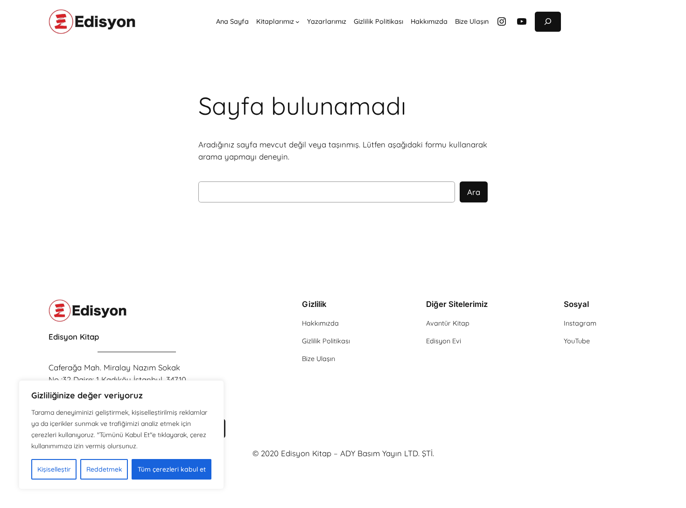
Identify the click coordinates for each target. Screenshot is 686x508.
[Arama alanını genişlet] (548, 22)
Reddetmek (104, 469)
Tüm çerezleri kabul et (172, 469)
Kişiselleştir (54, 469)
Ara (473, 192)
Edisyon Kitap (74, 336)
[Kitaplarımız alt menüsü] (297, 22)
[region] (121, 434)
